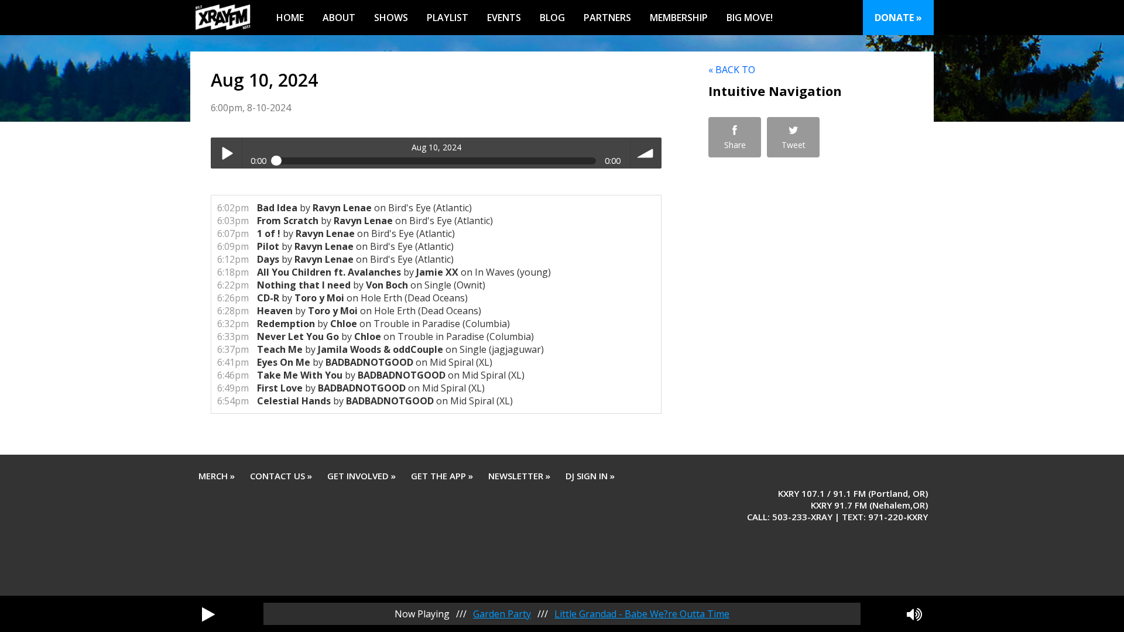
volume (646, 153)
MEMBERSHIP (679, 17)
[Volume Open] (914, 614)
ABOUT (339, 17)
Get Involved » (361, 476)
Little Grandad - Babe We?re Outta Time (641, 613)
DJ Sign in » (590, 476)
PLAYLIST (447, 17)
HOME (290, 17)
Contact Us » (281, 476)
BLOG (552, 17)
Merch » (216, 476)
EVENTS (504, 17)
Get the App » (442, 476)
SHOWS (391, 17)
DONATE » (898, 17)
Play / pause (226, 153)
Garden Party (502, 613)
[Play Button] (208, 613)
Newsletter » (519, 476)
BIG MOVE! (750, 17)
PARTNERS (607, 17)
